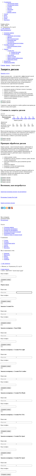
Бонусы (9, 8)
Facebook (6, 259)
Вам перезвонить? (6, 30)
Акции (6, 14)
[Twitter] (4, 208)
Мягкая (9, 37)
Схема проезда (5, 269)
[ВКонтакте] (2, 208)
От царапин (10, 41)
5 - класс (29, 117)
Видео (6, 17)
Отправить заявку (5, 279)
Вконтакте (7, 255)
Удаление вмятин (9, 33)
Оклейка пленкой (9, 44)
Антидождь (10, 55)
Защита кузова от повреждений (13, 234)
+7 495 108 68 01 (5, 28)
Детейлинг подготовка (13, 36)
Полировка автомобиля (10, 229)
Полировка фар (11, 40)
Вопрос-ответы (11, 12)
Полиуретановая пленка (14, 46)
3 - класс (22, 117)
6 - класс (33, 117)
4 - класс (25, 117)
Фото (5, 15)
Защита (6, 49)
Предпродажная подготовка (15, 43)
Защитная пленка (12, 59)
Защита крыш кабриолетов (15, 58)
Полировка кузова (9, 233)
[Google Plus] (12, 208)
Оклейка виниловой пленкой (12, 231)
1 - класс (14, 117)
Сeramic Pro (10, 50)
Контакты (7, 20)
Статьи (9, 11)
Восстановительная (13, 38)
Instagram (6, 253)
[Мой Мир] (9, 208)
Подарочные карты (12, 5)
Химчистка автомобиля (10, 230)
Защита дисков (11, 56)
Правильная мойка (9, 62)
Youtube (6, 258)
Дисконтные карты (12, 3)
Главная (3, 65)
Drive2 (6, 256)
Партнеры (10, 9)
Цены (5, 18)
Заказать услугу (5, 73)
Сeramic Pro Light (16, 52)
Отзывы (9, 6)
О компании (7, 2)
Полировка (7, 34)
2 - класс (18, 117)
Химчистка (7, 61)
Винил (9, 47)
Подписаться (4, 220)
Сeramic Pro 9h (15, 53)
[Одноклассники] (7, 208)
